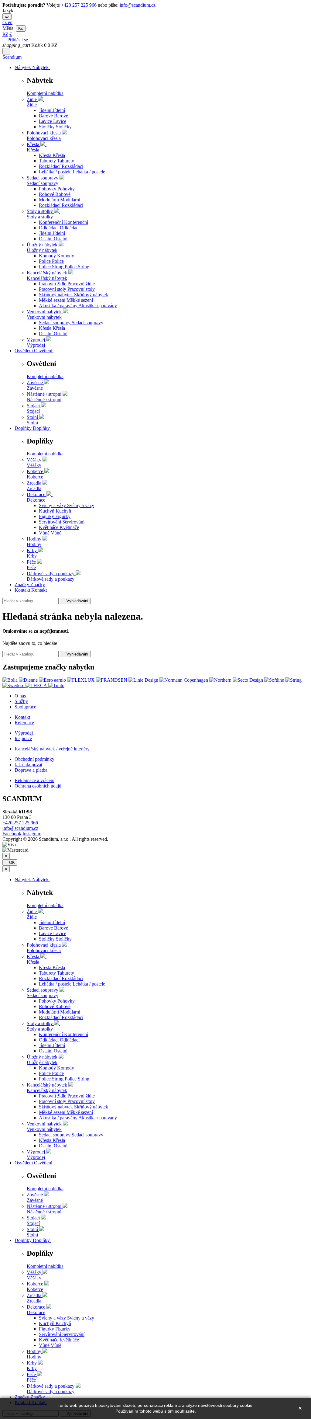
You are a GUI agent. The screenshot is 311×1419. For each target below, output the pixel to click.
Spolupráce (25, 706)
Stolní (32, 422)
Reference (24, 722)
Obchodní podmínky (34, 759)
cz (7, 16)
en (10, 22)
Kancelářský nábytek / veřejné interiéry (52, 748)
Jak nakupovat (28, 764)
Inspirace (23, 738)
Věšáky (34, 465)
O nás (20, 695)
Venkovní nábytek (44, 317)
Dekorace (36, 500)
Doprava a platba (31, 770)
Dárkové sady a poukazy (50, 579)
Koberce (35, 476)
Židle (32, 104)
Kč (20, 28)
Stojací (33, 411)
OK (10, 862)
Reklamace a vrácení (34, 780)
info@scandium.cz (138, 5)
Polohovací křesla (44, 138)
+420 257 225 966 (79, 5)
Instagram (31, 833)
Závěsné (35, 388)
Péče (31, 567)
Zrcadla (34, 488)
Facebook (11, 833)
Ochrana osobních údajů (38, 785)
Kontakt (22, 717)
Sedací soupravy (42, 183)
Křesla (33, 149)
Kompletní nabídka (45, 93)
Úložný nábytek (42, 250)
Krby (32, 555)
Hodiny (34, 544)
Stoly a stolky (40, 216)
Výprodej (36, 345)
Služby (21, 701)
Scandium (12, 57)
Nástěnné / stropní (44, 399)
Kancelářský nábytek (47, 278)
